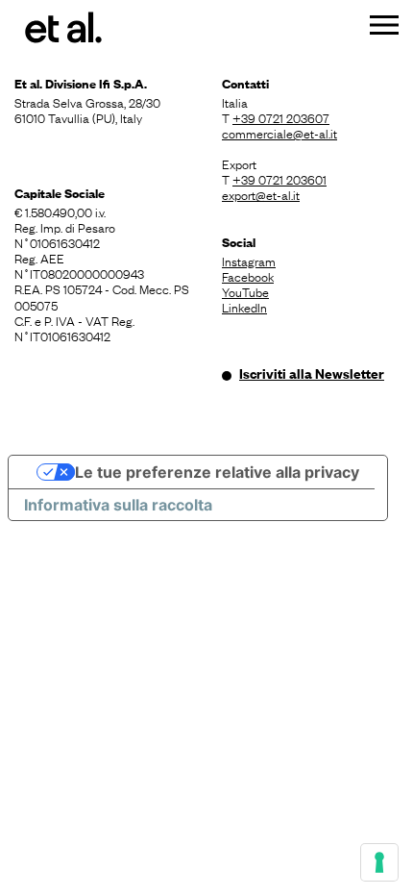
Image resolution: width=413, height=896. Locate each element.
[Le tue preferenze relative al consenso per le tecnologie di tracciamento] (379, 862)
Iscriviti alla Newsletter (311, 373)
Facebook (248, 276)
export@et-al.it (261, 194)
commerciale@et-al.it (279, 132)
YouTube (245, 291)
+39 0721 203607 (280, 117)
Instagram (249, 260)
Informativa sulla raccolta (118, 504)
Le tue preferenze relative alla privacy (217, 472)
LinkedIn (244, 306)
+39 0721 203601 (279, 178)
